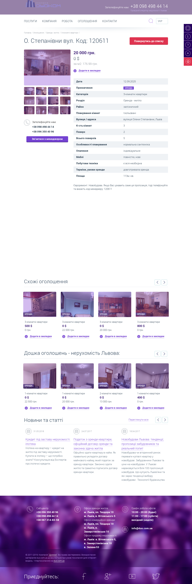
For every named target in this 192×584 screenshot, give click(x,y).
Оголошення (87, 21)
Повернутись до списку (149, 41)
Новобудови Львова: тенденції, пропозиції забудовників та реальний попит (95, 443)
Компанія (49, 21)
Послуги (30, 21)
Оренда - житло (52, 32)
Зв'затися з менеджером (47, 139)
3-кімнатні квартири (69, 32)
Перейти (96, 233)
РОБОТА (67, 21)
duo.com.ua (59, 560)
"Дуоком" (52, 554)
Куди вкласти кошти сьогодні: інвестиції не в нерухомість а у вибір (143, 443)
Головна (27, 32)
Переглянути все (138, 419)
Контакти (109, 21)
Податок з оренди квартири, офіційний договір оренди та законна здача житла (45, 443)
